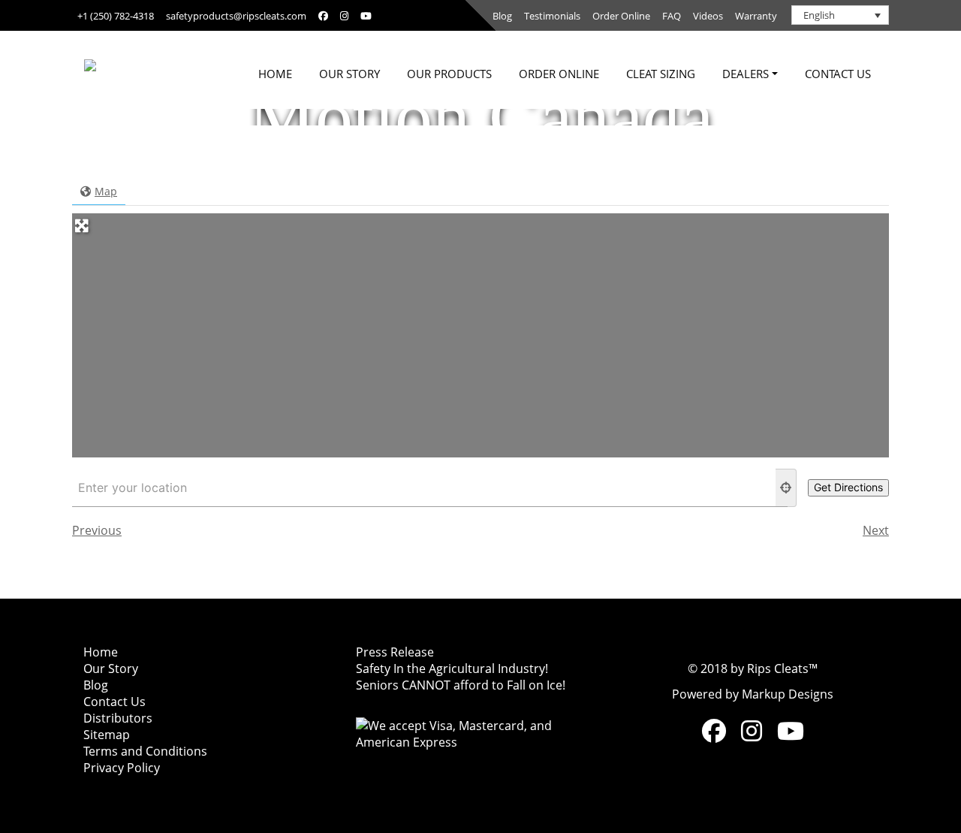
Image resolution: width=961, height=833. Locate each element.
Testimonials (552, 16)
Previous (97, 530)
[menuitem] (840, 15)
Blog (502, 16)
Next (876, 530)
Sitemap (106, 734)
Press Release (395, 652)
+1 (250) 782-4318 (115, 16)
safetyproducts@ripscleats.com (236, 16)
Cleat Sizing (660, 73)
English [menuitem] (819, 15)
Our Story (349, 73)
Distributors (117, 718)
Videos (708, 16)
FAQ (671, 16)
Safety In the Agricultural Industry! (452, 668)
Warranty (756, 16)
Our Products (449, 73)
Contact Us (838, 73)
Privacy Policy (121, 767)
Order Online (621, 16)
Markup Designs (787, 694)
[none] (840, 15)
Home (275, 73)
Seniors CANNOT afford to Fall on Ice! (460, 685)
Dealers (745, 73)
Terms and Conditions (145, 751)
